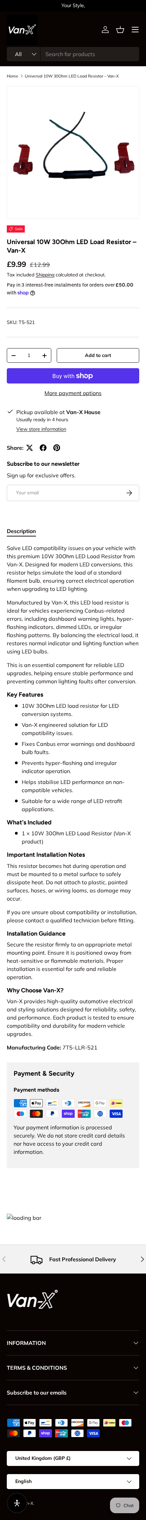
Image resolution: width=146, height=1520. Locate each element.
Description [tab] (21, 531)
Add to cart (98, 355)
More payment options (73, 393)
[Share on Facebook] (43, 448)
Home (12, 76)
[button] (120, 29)
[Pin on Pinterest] (56, 448)
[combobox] (73, 54)
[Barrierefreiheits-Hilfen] (17, 1503)
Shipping (45, 275)
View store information (41, 429)
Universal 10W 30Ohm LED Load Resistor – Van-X (72, 76)
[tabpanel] (73, 798)
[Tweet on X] (29, 448)
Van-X (27, 1503)
